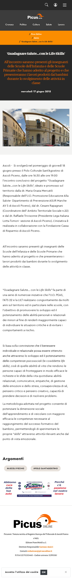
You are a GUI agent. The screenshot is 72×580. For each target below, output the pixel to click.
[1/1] (36, 127)
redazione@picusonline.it (39, 551)
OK (44, 572)
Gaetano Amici (46, 547)
